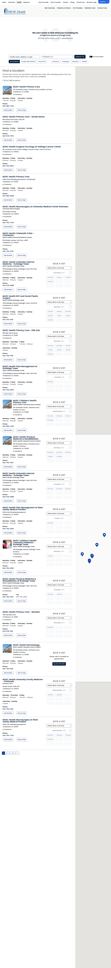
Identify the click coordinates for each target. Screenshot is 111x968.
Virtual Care (81, 2)
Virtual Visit (42, 61)
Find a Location (56, 2)
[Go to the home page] (14, 11)
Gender (84, 61)
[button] (89, 561)
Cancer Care (102, 8)
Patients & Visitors (64, 8)
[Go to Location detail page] (7, 90)
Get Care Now (50, 8)
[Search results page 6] (18, 753)
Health (19, 2)
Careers (65, 2)
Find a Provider (44, 2)
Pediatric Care (90, 8)
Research (26, 2)
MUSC (4, 2)
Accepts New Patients (28, 61)
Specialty (75, 61)
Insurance (55, 61)
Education (11, 2)
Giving (72, 2)
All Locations (14, 61)
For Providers (78, 8)
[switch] (96, 57)
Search (79, 57)
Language (65, 61)
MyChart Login (91, 2)
